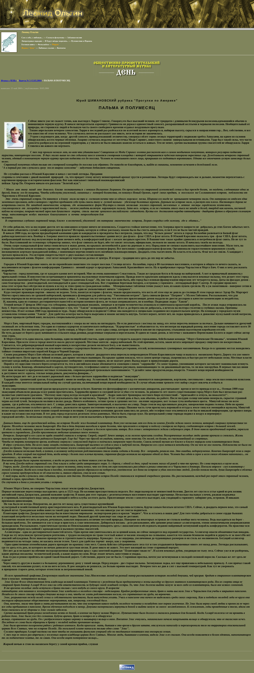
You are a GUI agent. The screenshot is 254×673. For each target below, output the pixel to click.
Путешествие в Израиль (81, 41)
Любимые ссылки (46, 48)
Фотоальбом (43, 44)
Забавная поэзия (74, 37)
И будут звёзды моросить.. (56, 41)
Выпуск (30, 80)
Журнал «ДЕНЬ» (9, 80)
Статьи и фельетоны (55, 37)
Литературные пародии (31, 41)
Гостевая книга (28, 44)
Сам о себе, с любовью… (32, 37)
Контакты (61, 48)
